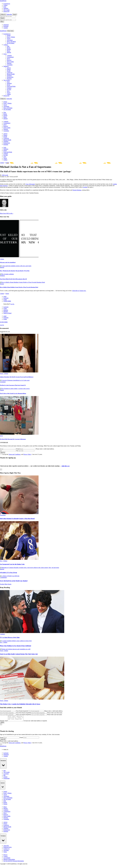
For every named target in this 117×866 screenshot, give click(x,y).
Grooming (9, 64)
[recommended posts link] (19, 513)
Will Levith (5, 175)
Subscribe (9, 14)
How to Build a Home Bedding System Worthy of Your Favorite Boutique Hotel (19, 287)
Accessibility (6, 858)
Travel (8, 38)
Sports (7, 162)
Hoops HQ (6, 11)
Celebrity (9, 55)
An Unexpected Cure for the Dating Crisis (12, 564)
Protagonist (6, 778)
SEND (2, 722)
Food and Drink (11, 86)
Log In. (12, 304)
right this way (65, 466)
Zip (17, 450)
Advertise (6, 850)
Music (8, 51)
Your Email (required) (22, 711)
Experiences (6, 3)
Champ (5, 777)
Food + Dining (11, 37)
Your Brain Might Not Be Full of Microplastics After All (13, 279)
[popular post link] (19, 372)
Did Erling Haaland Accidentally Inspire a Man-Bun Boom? (17, 518)
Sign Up (3, 452)
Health (8, 71)
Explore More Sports (5, 584)
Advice (9, 68)
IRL (4, 775)
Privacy (5, 854)
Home (8, 85)
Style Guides (10, 61)
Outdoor (9, 88)
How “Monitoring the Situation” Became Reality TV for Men (14, 270)
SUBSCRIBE (7, 301)
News (8, 58)
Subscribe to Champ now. (79, 290)
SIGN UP (3, 739)
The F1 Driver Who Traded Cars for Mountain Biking (13, 393)
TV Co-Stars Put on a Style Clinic (10, 637)
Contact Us (6, 848)
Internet (9, 52)
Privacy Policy (27, 454)
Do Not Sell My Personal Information (13, 861)
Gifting (9, 94)
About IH (6, 845)
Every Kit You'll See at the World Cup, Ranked (13, 581)
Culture (5, 5)
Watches (9, 63)
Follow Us (3, 14)
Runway (9, 60)
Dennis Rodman (77, 190)
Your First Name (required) (23, 712)
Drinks (9, 35)
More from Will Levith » (6, 213)
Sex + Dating (3, 561)
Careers (5, 856)
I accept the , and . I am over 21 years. (22, 454)
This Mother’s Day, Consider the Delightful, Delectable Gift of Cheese (20, 704)
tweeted (85, 187)
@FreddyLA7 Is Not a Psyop (8, 572)
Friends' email (4, 720)
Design (9, 49)
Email (17, 449)
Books (8, 47)
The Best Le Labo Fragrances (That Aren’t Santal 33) (13, 385)
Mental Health (11, 74)
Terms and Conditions (14, 454)
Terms (5, 852)
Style (4, 6)
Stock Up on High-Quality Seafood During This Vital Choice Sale (19, 654)
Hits (4, 770)
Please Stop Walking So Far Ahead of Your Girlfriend (15, 645)
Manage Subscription (9, 859)
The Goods (6, 10)
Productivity (10, 77)
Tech (8, 91)
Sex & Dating (10, 43)
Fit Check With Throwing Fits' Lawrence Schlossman (13, 439)
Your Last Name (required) (23, 714)
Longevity (9, 72)
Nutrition (9, 75)
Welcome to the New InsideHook (8, 262)
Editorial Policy (7, 847)
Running (9, 78)
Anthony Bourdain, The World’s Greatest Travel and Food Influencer (16, 377)
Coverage (6, 773)
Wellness (5, 8)
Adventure (10, 40)
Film (8, 46)
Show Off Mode (11, 41)
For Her (9, 89)
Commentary (10, 57)
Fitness (9, 69)
